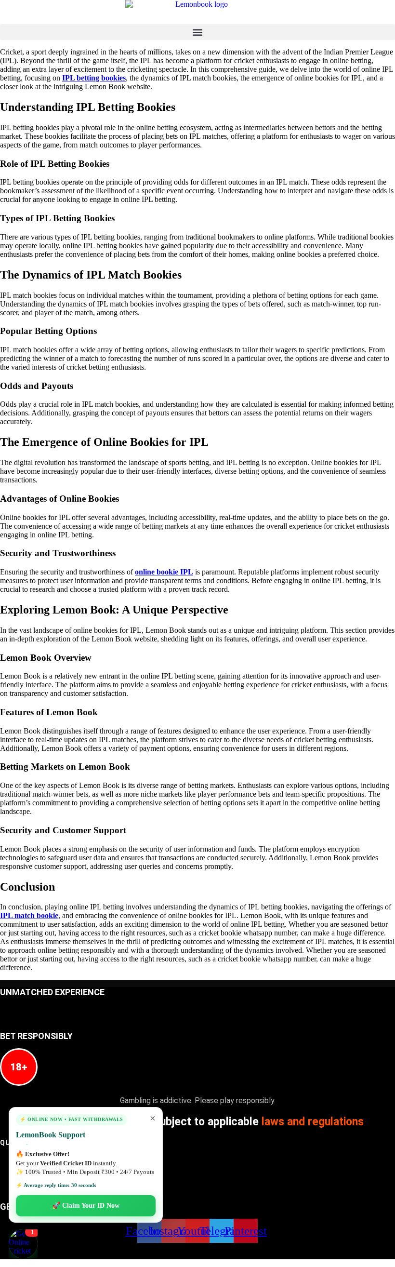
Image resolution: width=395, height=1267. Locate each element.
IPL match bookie (29, 915)
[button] (197, 32)
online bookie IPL (164, 572)
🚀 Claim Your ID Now (85, 1205)
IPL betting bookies (94, 78)
